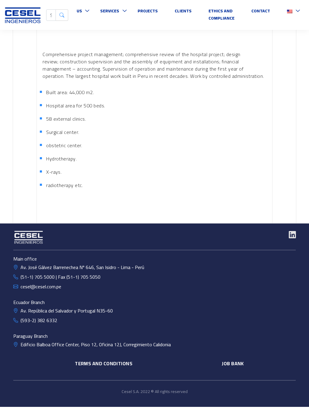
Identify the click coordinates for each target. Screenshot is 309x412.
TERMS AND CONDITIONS (103, 363)
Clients (183, 11)
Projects (148, 11)
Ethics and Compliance (221, 14)
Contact (260, 11)
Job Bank (233, 363)
